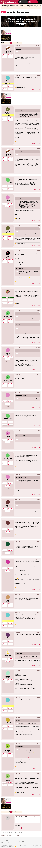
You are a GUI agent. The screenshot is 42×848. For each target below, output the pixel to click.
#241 (38, 45)
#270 (38, 773)
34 (11, 302)
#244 (38, 148)
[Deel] (36, 45)
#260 (38, 541)
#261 (38, 559)
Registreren (21, 24)
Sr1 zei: (17, 324)
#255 (38, 430)
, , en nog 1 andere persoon (25, 141)
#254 (38, 413)
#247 (38, 225)
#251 (39, 347)
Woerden (8, 208)
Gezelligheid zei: (19, 746)
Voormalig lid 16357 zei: (21, 198)
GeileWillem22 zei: (20, 502)
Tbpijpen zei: (19, 653)
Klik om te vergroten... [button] (27, 488)
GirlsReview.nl (4, 845)
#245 (38, 177)
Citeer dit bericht (36, 69)
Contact (15, 845)
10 (12, 42)
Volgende (18, 42)
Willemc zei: (18, 48)
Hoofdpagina (11, 846)
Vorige (3, 42)
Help (7, 846)
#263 (38, 612)
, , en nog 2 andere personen (26, 766)
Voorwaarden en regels (22, 845)
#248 (38, 250)
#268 (38, 717)
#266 (38, 670)
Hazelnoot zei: (19, 314)
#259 (38, 520)
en (20, 87)
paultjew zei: (19, 229)
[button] (16, 817)
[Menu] (1, 2)
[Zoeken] (39, 1)
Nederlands (10, 845)
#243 (38, 107)
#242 (38, 75)
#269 (38, 743)
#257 (38, 474)
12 (15, 42)
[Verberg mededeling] (40, 5)
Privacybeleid (3, 846)
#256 (38, 453)
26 (11, 188)
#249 (38, 289)
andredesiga (4, 14)
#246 (38, 195)
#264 (38, 632)
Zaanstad (8, 305)
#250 (38, 310)
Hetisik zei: (18, 110)
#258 (38, 499)
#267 (38, 697)
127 (11, 57)
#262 (38, 594)
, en (22, 624)
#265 (38, 650)
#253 (38, 392)
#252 (38, 374)
